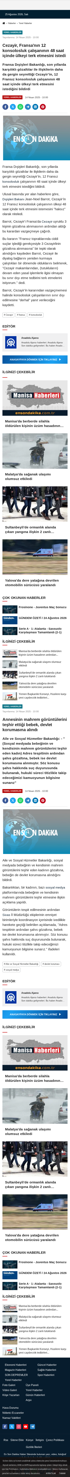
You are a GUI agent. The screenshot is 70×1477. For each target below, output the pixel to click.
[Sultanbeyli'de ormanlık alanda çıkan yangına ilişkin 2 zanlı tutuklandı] (35, 504)
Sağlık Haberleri (46, 1370)
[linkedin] (35, 107)
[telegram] (28, 107)
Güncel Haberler (46, 1364)
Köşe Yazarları (10, 1395)
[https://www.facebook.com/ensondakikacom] (4, 1426)
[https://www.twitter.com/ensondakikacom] (11, 1426)
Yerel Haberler (25, 23)
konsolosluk (11, 181)
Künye (29, 1440)
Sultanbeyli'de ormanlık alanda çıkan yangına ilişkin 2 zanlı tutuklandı (30, 529)
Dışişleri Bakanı (13, 199)
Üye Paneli (32, 1385)
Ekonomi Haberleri (16, 1364)
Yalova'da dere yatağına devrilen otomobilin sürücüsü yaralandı (32, 583)
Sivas (6, 915)
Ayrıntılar (51, 1473)
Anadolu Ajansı (30, 337)
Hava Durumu (10, 1407)
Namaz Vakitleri (11, 1417)
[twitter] (13, 107)
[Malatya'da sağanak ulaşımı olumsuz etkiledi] (35, 451)
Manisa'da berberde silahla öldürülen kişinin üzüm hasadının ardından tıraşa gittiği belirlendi (32, 423)
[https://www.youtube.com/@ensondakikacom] (25, 1426)
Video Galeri (9, 1390)
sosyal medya (55, 887)
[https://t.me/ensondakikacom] (32, 1426)
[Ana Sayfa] (3, 23)
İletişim (40, 1440)
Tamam (62, 1473)
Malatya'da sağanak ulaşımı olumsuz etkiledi (28, 476)
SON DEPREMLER (16, 1375)
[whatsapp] (20, 107)
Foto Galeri (8, 1385)
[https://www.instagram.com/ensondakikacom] (18, 1426)
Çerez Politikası (55, 1440)
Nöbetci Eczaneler (13, 1412)
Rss (6, 1440)
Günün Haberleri (35, 1395)
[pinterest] (43, 107)
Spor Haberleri (45, 1375)
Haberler (12, 23)
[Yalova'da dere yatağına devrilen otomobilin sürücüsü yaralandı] (35, 557)
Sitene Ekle (17, 1440)
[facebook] (5, 107)
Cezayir (47, 221)
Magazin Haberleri (15, 1370)
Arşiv (29, 1400)
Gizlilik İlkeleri (34, 1447)
